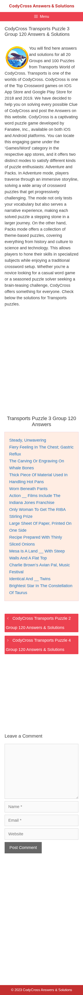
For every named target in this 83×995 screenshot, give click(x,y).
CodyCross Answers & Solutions (41, 5)
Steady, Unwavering (27, 440)
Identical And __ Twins (29, 579)
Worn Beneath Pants (28, 488)
